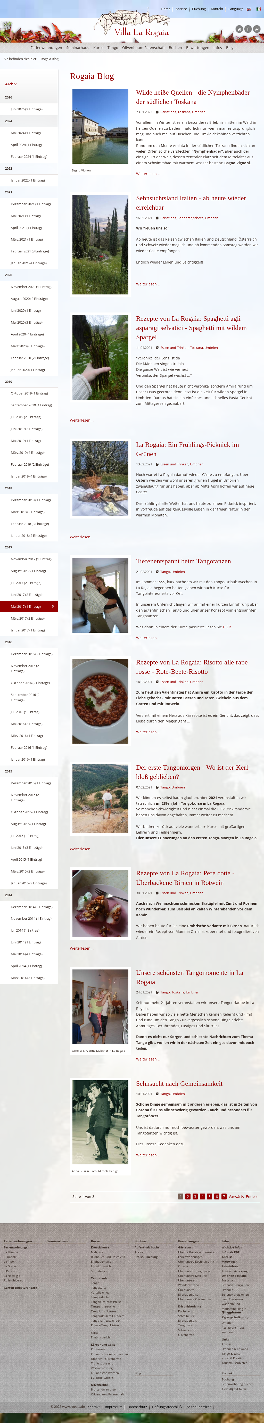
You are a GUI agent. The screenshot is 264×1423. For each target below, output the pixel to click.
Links (225, 1339)
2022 (8, 168)
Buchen (175, 47)
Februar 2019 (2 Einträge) (30, 464)
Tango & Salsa (231, 1353)
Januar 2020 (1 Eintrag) (28, 369)
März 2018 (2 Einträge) (28, 511)
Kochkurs (184, 1311)
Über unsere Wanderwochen (188, 1282)
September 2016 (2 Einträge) (25, 697)
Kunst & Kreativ (232, 1358)
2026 (8, 97)
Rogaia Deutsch (104, 41)
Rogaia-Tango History (105, 1325)
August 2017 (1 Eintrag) (28, 571)
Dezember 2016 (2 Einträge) (32, 654)
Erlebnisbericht (101, 1337)
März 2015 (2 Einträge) (28, 871)
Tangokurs (185, 1325)
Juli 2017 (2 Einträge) (26, 582)
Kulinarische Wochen (105, 1373)
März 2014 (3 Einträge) (28, 977)
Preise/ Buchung (146, 1257)
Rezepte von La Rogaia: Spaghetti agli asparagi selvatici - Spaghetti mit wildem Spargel (191, 328)
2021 (8, 192)
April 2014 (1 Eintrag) (26, 966)
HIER (227, 626)
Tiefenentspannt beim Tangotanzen (183, 561)
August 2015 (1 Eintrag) (28, 823)
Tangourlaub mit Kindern (108, 1316)
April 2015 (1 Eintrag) (26, 859)
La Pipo (9, 1261)
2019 (8, 381)
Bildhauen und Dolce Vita (108, 1257)
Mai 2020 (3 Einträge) (27, 322)
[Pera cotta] (100, 700)
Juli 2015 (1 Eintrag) (25, 835)
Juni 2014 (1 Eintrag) (26, 942)
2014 (8, 895)
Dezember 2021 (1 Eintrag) (31, 204)
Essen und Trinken (174, 348)
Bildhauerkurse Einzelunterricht (101, 1264)
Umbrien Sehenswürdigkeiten (235, 1292)
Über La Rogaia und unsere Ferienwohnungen (196, 1254)
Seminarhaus (77, 47)
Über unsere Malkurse (192, 1276)
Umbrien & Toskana (235, 1349)
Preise (139, 1252)
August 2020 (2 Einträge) (29, 298)
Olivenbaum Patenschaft (143, 47)
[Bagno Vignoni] (100, 126)
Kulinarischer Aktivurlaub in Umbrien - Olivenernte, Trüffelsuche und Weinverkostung (109, 1361)
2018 (8, 488)
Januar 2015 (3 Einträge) (29, 883)
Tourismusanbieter (234, 1363)
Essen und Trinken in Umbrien (236, 1320)
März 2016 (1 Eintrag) (27, 735)
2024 (8, 121)
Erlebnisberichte (189, 1306)
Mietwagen (229, 1261)
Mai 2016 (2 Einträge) (27, 723)
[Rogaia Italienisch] (259, 9)
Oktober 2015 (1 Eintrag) (29, 812)
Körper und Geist (103, 1344)
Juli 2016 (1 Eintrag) (25, 712)
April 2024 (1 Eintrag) (26, 144)
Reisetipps (168, 112)
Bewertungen (197, 47)
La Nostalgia (12, 1276)
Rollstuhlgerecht (15, 1280)
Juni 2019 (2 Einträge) (27, 428)
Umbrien (198, 112)
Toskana (184, 112)
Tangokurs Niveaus (103, 1311)
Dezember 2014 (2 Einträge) (32, 906)
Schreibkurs (186, 1316)
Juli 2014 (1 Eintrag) (25, 930)
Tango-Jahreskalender (105, 1320)
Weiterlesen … (148, 173)
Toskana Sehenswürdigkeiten (235, 1282)
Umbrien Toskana (234, 1276)
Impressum (113, 1407)
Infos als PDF (231, 1252)
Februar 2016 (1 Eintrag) (29, 747)
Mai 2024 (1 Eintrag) (26, 132)
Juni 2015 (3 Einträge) (27, 847)
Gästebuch (185, 1247)
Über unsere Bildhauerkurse (188, 1292)
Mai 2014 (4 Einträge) (27, 954)
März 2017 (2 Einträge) (28, 618)
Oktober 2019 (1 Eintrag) (29, 393)
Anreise (181, 9)
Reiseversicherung (235, 1271)
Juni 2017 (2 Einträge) (27, 594)
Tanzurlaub (99, 1278)
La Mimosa (11, 1252)
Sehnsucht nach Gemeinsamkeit (179, 1083)
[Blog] (249, 9)
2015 (8, 771)
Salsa (94, 1333)
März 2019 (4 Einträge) (28, 452)
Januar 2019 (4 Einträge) (29, 476)
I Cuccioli (10, 1257)
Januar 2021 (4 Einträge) (29, 263)
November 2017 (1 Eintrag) (31, 559)
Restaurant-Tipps (233, 1327)
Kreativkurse (100, 1247)
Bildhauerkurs (187, 1320)
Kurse (98, 47)
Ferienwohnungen (46, 47)
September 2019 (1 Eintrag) (31, 405)
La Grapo (10, 1266)
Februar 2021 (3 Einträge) (30, 251)
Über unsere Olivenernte (194, 1299)
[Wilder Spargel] (100, 357)
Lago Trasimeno (232, 1299)
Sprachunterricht (102, 1377)
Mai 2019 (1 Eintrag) (26, 440)
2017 (8, 547)
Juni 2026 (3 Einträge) (27, 109)
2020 (8, 275)
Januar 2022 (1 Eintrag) (28, 180)
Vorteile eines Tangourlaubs (100, 1294)
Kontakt (217, 9)
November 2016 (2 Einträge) (25, 668)
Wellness (227, 1332)
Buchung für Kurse (234, 1389)
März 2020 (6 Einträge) (28, 346)
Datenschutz (137, 1407)
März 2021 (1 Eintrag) (27, 239)
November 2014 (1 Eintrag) (31, 918)
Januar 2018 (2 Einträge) (29, 535)
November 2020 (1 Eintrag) (31, 286)
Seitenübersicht (199, 1407)
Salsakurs (184, 1330)
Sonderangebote (190, 218)
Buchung (199, 9)
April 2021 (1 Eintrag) (26, 227)
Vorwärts (236, 1196)
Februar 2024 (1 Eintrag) (29, 156)
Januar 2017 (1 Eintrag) (28, 630)
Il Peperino (11, 1271)
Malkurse (97, 1252)
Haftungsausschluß (167, 1407)
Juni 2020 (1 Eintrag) (26, 310)
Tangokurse (98, 1287)
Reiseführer (230, 1266)
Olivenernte (99, 1385)
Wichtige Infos (232, 1247)
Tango (113, 47)
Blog (230, 47)
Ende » (252, 1196)
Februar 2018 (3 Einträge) (30, 523)
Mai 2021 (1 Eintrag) (26, 215)
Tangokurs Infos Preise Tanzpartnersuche (106, 1304)
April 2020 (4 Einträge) (27, 334)
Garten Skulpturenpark (20, 1287)
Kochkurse (98, 1349)
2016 (8, 642)
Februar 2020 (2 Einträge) (30, 358)
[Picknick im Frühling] (100, 478)
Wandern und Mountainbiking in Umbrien (234, 1308)
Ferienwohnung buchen (238, 1384)
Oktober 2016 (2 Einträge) (30, 682)
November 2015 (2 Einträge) (25, 797)
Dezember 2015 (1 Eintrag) (31, 783)
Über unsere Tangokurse (194, 1271)
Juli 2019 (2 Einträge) (26, 417)
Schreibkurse (99, 1271)
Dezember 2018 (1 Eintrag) (31, 500)
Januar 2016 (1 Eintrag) (28, 759)
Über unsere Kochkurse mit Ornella (196, 1264)
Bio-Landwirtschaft (103, 1389)
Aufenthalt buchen (148, 1247)
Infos (217, 47)
